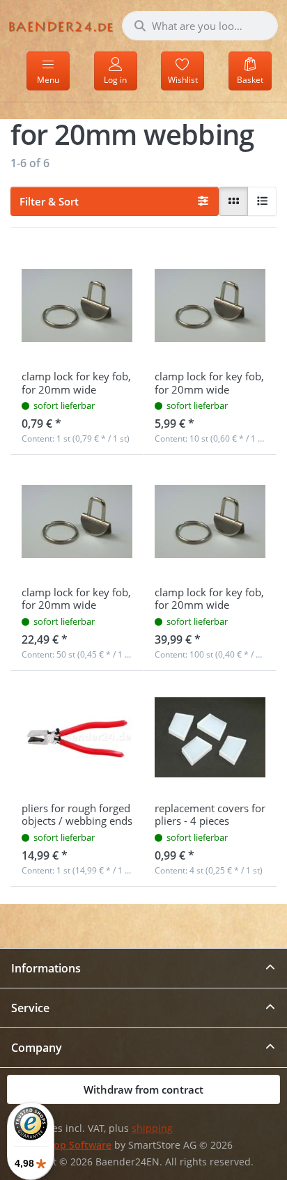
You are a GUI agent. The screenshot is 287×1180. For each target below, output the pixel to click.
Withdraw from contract (143, 1089)
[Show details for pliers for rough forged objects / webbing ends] (77, 737)
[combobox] (200, 25)
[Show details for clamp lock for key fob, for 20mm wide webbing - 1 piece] (77, 305)
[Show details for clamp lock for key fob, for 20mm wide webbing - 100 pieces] (210, 521)
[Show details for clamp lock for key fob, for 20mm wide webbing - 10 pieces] (210, 305)
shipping (152, 1128)
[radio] (233, 201)
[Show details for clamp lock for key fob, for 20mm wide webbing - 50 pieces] (77, 521)
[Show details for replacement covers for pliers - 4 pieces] (210, 737)
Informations (46, 968)
